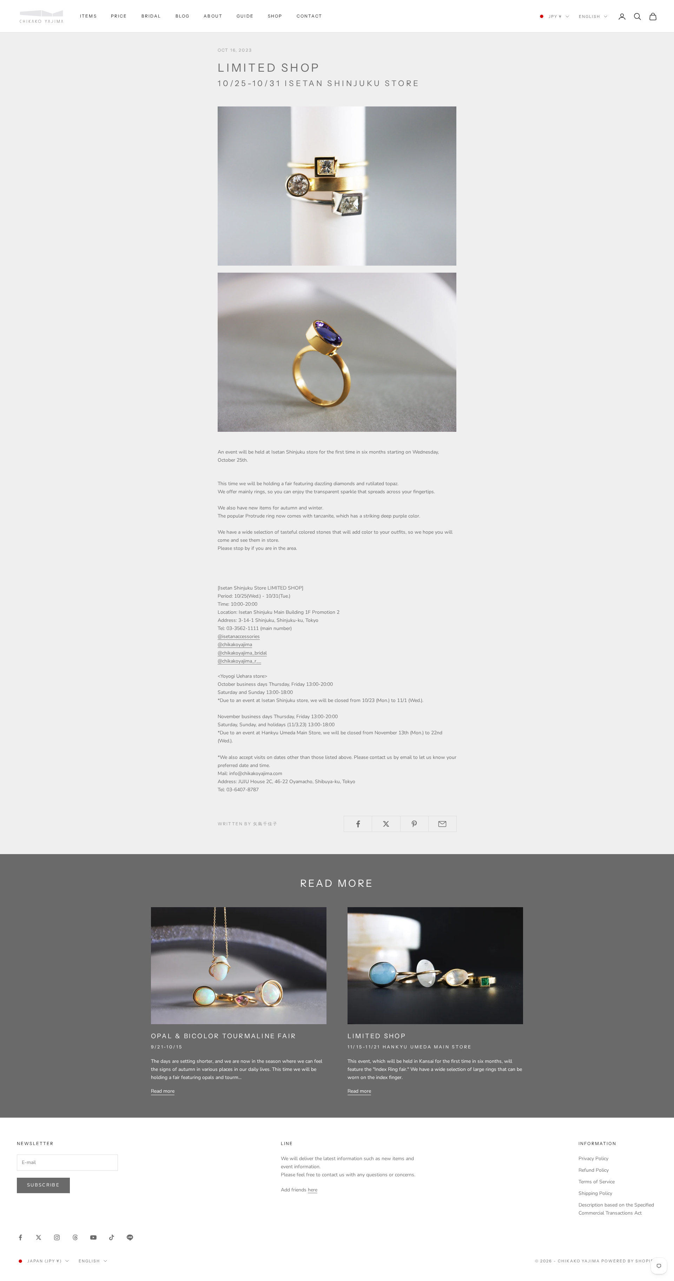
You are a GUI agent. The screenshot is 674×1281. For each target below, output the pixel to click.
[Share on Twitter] (386, 824)
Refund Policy (594, 1170)
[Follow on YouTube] (93, 1237)
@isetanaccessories (239, 636)
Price (119, 16)
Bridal (151, 16)
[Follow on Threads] (75, 1237)
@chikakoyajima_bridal (242, 653)
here (312, 1189)
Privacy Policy (593, 1158)
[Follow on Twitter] (38, 1237)
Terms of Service (597, 1181)
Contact (310, 16)
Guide (245, 16)
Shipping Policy (595, 1193)
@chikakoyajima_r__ (239, 661)
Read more (162, 1091)
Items (88, 16)
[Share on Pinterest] (414, 824)
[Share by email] (442, 824)
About (213, 16)
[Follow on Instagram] (56, 1237)
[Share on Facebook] (358, 824)
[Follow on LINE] (129, 1237)
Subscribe (43, 1185)
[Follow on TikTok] (111, 1237)
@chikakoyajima (235, 644)
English (589, 16)
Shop (275, 16)
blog (183, 16)
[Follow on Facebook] (20, 1237)
